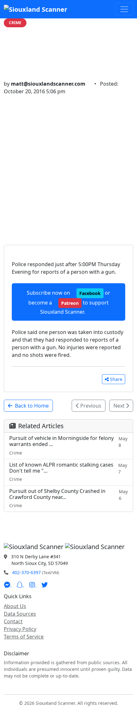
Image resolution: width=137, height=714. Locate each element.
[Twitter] (44, 584)
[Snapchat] (20, 584)
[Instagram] (32, 584)
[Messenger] (7, 584)
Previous (90, 405)
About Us (15, 606)
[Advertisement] (68, 166)
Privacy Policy (20, 629)
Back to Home (32, 405)
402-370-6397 (26, 572)
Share (116, 379)
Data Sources (20, 613)
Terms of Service (24, 636)
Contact (13, 621)
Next (119, 405)
